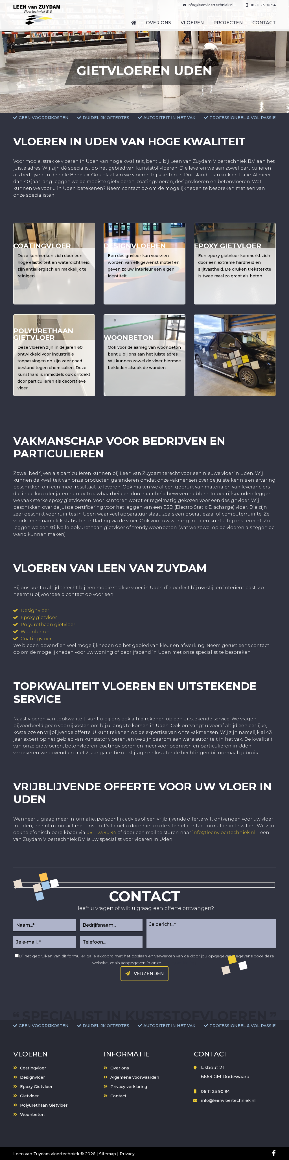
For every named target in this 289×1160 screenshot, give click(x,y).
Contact (118, 1095)
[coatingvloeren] (54, 263)
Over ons (119, 1068)
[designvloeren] (144, 263)
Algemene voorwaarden (134, 1077)
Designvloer (35, 610)
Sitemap (107, 1153)
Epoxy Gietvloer (36, 1086)
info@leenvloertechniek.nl (210, 5)
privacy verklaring (179, 962)
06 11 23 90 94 (101, 832)
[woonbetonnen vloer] (144, 355)
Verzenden (148, 973)
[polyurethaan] (54, 355)
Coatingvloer (36, 638)
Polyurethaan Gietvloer (43, 1105)
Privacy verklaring (128, 1086)
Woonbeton (35, 631)
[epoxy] (235, 263)
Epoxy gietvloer (39, 617)
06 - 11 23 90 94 (262, 5)
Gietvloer (29, 1095)
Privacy (127, 1153)
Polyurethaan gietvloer (48, 624)
